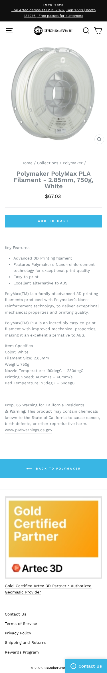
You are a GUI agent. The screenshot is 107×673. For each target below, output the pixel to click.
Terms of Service (21, 623)
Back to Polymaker (57, 468)
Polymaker (73, 163)
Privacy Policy (18, 633)
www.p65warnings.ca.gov (28, 429)
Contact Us (15, 614)
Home (27, 163)
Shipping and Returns (25, 642)
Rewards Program (22, 652)
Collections (47, 163)
